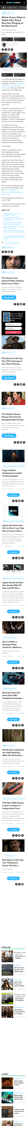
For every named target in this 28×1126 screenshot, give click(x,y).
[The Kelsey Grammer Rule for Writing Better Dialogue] (7, 1012)
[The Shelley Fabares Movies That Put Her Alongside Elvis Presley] (13, 398)
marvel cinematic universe (13, 242)
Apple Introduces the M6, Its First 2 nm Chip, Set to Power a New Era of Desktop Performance (13, 531)
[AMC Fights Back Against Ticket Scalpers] (7, 1083)
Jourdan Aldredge (9, 546)
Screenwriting (11, 637)
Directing (14, 7)
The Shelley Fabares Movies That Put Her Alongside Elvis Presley (13, 417)
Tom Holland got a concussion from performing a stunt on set (12, 192)
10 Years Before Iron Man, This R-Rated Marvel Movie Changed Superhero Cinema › (14, 237)
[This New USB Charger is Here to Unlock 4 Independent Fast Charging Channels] (13, 788)
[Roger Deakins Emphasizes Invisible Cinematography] (13, 456)
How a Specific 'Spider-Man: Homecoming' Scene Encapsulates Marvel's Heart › (13, 219)
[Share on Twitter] (6, 49)
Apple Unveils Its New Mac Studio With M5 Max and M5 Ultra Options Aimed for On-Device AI (13, 588)
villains (18, 243)
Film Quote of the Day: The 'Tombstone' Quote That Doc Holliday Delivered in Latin (13, 865)
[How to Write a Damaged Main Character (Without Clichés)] (13, 627)
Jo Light (5, 294)
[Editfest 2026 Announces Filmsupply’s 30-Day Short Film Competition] (7, 998)
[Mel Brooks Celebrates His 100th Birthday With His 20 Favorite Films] (13, 735)
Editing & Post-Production (15, 521)
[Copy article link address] (12, 49)
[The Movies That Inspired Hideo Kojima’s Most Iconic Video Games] (13, 262)
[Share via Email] (9, 49)
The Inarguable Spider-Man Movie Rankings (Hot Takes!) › (13, 214)
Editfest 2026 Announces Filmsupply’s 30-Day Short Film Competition (20, 1001)
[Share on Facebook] (3, 49)
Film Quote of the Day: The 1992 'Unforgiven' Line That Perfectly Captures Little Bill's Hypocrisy (12, 364)
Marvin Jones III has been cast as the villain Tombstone (13, 86)
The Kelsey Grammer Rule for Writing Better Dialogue (19, 1013)
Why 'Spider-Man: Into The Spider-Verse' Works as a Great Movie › (13, 223)
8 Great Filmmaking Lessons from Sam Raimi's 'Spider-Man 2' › (14, 227)
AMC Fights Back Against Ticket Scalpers (19, 1084)
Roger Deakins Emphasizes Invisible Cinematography (12, 473)
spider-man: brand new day (10, 243)
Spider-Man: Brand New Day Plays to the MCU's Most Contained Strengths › (14, 232)
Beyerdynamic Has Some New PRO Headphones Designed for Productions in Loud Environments (13, 698)
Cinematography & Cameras (15, 466)
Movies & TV (9, 13)
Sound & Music (11, 688)
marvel (5, 242)
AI (5, 7)
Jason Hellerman (13, 44)
